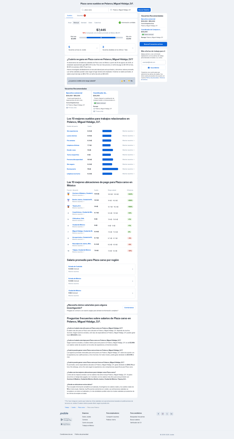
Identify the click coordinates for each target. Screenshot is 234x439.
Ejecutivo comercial (74, 93)
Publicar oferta (111, 420)
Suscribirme (155, 68)
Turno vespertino (73, 155)
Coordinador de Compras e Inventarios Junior (102, 93)
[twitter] (167, 414)
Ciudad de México (78, 225)
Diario (90, 23)
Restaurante (71, 169)
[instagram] (163, 414)
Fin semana (71, 140)
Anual (69, 23)
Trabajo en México (88, 425)
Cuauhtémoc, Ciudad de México (83, 212)
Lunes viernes (72, 136)
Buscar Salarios (143, 10)
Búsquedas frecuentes (137, 417)
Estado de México (74, 278)
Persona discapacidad (75, 159)
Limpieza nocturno (73, 174)
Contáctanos (129, 308)
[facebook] (158, 414)
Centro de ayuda (87, 422)
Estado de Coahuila (75, 266)
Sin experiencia (72, 131)
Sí (123, 81)
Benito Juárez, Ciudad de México (84, 199)
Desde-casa (71, 150)
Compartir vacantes (112, 417)
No (130, 81)
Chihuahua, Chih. (78, 218)
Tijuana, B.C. (76, 206)
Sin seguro (70, 164)
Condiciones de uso (66, 434)
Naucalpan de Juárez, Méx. (81, 244)
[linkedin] (171, 414)
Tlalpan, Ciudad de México (81, 250)
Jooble (172, 435)
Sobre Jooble (86, 417)
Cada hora (97, 23)
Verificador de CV (135, 422)
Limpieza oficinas (73, 145)
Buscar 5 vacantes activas (153, 44)
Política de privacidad (152, 77)
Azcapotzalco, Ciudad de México (84, 237)
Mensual (76, 23)
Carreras (85, 420)
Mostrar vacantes (128, 131)
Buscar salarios (135, 420)
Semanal (83, 23)
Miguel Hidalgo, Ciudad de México (84, 231)
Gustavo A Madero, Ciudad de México (85, 193)
